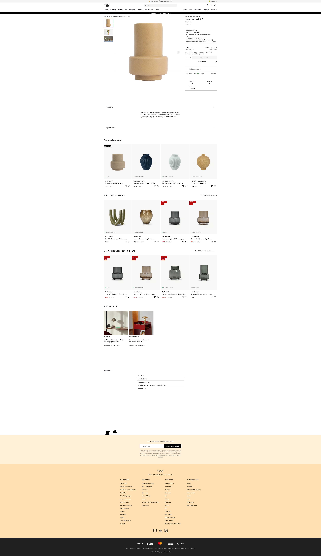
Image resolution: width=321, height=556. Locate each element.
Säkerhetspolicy (124, 508)
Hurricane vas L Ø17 (125, 16)
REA (166, 496)
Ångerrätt (122, 523)
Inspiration (214, 9)
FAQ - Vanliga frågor (125, 496)
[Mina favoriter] (211, 5)
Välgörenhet (190, 502)
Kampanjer (206, 9)
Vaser (117, 16)
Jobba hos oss (191, 493)
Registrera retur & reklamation (128, 489)
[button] (188, 24)
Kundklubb (123, 493)
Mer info (213, 73)
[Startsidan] (107, 5)
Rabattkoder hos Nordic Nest (173, 523)
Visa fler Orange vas (144, 382)
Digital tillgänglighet (125, 520)
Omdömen (189, 486)
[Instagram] (160, 530)
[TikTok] (166, 530)
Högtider (167, 505)
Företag (122, 517)
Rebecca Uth (188, 16)
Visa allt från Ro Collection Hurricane (205, 251)
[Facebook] (155, 530)
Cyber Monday (169, 520)
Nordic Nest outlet (192, 505)
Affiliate (189, 496)
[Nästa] (178, 52)
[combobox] (213, 1)
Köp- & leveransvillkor (126, 505)
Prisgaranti (123, 514)
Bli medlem (214, 40)
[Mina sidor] (207, 5)
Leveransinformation (125, 499)
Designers (167, 489)
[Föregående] (118, 52)
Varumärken (197, 9)
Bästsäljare (168, 502)
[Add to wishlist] (126, 186)
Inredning (120, 9)
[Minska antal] (186, 57)
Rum (190, 9)
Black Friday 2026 (170, 517)
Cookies (122, 511)
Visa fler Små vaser (143, 375)
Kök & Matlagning (130, 9)
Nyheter (185, 9)
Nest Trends (168, 514)
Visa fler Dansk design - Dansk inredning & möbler (152, 385)
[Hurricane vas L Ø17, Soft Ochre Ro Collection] (148, 52)
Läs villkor (160, 457)
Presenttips (168, 511)
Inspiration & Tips (169, 483)
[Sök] (146, 5)
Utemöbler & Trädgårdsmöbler (150, 502)
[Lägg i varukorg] (129, 186)
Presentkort (145, 505)
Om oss (189, 483)
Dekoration (112, 16)
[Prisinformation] (191, 47)
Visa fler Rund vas (143, 379)
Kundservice (123, 483)
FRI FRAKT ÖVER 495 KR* (162, 1)
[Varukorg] (215, 5)
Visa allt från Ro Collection (207, 195)
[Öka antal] (190, 57)
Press (188, 499)
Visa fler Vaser (142, 388)
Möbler (158, 9)
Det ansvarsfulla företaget (194, 489)
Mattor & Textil (149, 9)
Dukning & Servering (110, 9)
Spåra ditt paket (124, 502)
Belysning (140, 9)
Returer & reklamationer (126, 486)
